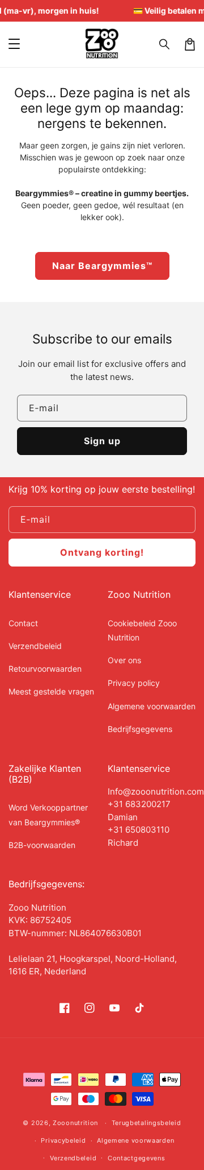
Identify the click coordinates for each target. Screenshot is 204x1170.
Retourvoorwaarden (45, 668)
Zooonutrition (75, 1123)
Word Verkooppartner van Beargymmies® (48, 814)
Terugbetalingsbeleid (146, 1123)
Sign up (102, 440)
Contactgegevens (136, 1158)
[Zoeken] (164, 44)
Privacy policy (134, 683)
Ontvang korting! (102, 552)
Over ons (124, 660)
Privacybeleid (63, 1140)
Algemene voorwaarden (152, 706)
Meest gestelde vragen (51, 691)
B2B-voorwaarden (41, 845)
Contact (23, 623)
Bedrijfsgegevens (140, 729)
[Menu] (14, 44)
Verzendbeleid (35, 646)
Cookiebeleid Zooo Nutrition (142, 630)
